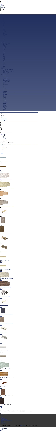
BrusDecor (4, 33)
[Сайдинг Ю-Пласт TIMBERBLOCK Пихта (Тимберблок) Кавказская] (4, 376)
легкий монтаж (4, 96)
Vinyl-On (3, 137)
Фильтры (2, 153)
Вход (1, 4)
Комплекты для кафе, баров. (5, 73)
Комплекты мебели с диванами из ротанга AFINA (8, 69)
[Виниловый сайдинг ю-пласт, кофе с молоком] (3, 259)
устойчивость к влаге (5, 106)
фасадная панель (4, 108)
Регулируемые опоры (3, 74)
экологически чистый (5, 109)
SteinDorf (3, 25)
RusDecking (4, 52)
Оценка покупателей (5, 147)
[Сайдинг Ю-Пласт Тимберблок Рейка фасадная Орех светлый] (2, 322)
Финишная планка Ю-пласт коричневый (4, 386)
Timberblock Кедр (3, 116)
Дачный (3, 139)
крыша (3, 95)
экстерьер (3, 110)
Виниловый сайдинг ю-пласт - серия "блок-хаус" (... (5, 269)
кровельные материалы (5, 94)
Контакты (8, 2)
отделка (3, 99)
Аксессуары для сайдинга (5, 140)
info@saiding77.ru (5, 7)
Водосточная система (5, 78)
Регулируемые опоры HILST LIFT (6, 75)
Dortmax (3, 62)
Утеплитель (4, 83)
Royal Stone (4, 30)
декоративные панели (5, 91)
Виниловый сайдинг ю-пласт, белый (4, 350)
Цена (3, 146)
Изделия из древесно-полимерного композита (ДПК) (6, 420)
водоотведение (4, 88)
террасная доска (4, 105)
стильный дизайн (4, 103)
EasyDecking (4, 59)
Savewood (4, 60)
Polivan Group (4, 50)
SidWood (3, 36)
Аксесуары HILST (4, 58)
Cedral (3, 39)
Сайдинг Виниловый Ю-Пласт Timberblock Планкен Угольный (6, 314)
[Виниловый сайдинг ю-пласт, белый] (3, 349)
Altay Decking (4, 49)
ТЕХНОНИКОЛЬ (4, 138)
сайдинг (3, 101)
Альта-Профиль (4, 16)
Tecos (3, 18)
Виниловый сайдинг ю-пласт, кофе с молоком (4, 260)
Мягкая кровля (4, 76)
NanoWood (4, 45)
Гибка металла (4, 82)
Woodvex (3, 54)
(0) (0, 161)
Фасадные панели (3, 22)
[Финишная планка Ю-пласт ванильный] (4, 304)
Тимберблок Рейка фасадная (4, 119)
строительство (4, 104)
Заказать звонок (1, 7)
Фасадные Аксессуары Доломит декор (6, 80)
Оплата (7, 1)
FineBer (3, 19)
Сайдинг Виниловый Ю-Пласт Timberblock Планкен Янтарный (6, 395)
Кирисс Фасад (4, 38)
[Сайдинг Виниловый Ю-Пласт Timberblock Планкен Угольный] (3, 313)
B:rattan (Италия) (4, 70)
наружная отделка (4, 98)
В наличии (4, 148)
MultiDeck (4, 56)
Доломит (3, 32)
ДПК (3, 86)
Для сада (2, 68)
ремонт (3, 100)
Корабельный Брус (3, 120)
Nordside (3, 26)
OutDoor (3, 51)
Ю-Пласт (3, 17)
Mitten (3, 21)
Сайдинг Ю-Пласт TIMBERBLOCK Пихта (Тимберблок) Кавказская (7, 377)
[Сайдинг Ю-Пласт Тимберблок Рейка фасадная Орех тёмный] (2, 403)
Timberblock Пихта (3, 115)
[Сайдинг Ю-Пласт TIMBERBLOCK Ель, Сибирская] (5, 286)
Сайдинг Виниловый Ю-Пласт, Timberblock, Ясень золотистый (6, 278)
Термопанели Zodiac (5, 34)
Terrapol (3, 53)
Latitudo (3, 48)
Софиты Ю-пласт (3, 117)
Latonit (3, 41)
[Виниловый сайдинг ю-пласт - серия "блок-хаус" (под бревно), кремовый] (3, 268)
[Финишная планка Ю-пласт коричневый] (4, 385)
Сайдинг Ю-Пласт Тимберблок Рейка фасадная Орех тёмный (6, 404)
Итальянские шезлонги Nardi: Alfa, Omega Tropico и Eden (8, 71)
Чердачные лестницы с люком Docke (6, 79)
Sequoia (3, 55)
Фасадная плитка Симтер (5, 44)
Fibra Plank (4, 35)
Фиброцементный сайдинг (4, 419)
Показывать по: (2, 149)
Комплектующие (4, 31)
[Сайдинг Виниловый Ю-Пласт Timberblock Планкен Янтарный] (3, 394)
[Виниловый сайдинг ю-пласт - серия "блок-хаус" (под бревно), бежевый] (3, 358)
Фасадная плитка (3, 42)
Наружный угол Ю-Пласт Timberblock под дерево (5, 296)
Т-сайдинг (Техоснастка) (5, 27)
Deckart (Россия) (4, 46)
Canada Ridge (4, 29)
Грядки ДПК (2, 67)
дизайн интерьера (4, 92)
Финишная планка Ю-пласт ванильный (4, 305)
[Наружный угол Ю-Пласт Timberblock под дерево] (4, 295)
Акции (2, 14)
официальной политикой (22, 425)
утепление (4, 107)
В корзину (1, 262)
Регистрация (2, 5)
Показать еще (1, 413)
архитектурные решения (5, 87)
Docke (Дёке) (4, 15)
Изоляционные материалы (5, 84)
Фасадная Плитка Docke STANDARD (6, 43)
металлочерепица (4, 97)
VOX (3, 20)
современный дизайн (5, 102)
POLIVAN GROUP (4, 64)
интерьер (3, 93)
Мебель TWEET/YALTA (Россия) (6, 72)
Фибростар (4, 37)
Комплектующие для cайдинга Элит (6, 81)
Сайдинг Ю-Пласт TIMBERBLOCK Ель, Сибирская (5, 287)
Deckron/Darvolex (4, 47)
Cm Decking (4, 57)
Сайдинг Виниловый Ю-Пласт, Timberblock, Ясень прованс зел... (6, 368)
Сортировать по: (3, 145)
